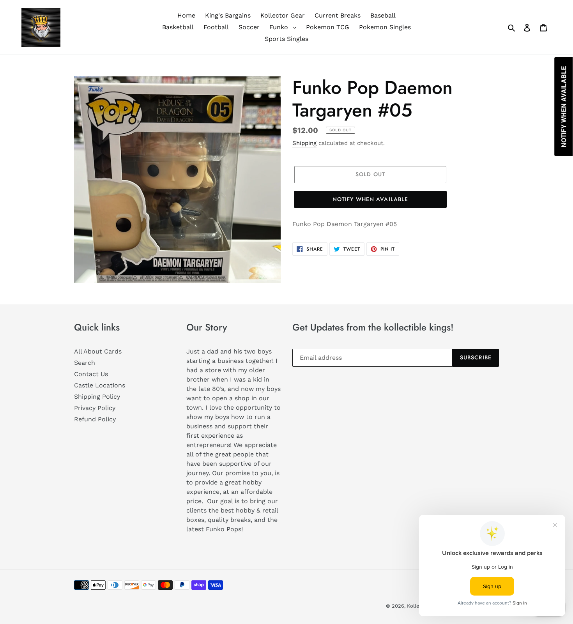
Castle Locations (99, 385)
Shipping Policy (97, 396)
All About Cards (98, 351)
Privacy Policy (94, 408)
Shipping (304, 143)
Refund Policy (95, 419)
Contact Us (91, 374)
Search (84, 362)
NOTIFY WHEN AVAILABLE (370, 199)
